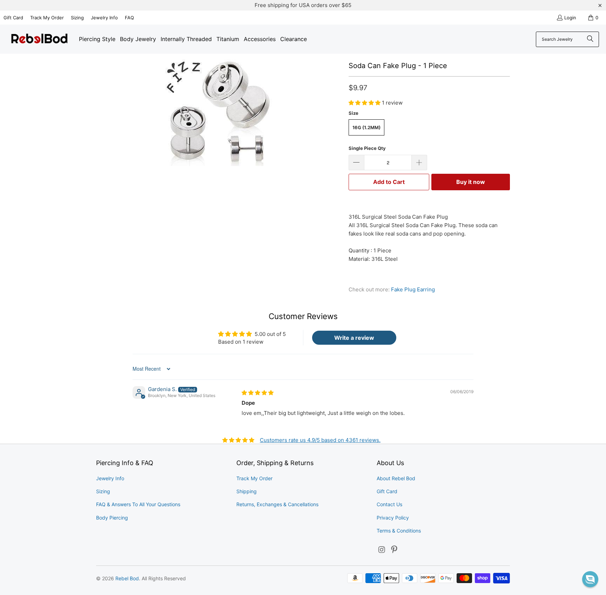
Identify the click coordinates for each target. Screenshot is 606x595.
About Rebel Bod (396, 478)
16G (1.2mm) (366, 127)
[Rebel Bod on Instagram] (382, 550)
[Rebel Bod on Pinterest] (394, 550)
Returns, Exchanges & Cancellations (277, 504)
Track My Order (47, 17)
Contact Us (389, 504)
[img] (258, 392)
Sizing (77, 17)
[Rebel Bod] (39, 39)
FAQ (129, 17)
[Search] (590, 39)
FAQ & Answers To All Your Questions (138, 504)
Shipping (246, 491)
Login (570, 17)
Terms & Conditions (399, 531)
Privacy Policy (393, 518)
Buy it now (470, 181)
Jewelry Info (104, 17)
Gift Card (13, 17)
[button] (365, 102)
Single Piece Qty (367, 148)
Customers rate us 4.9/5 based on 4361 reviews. (320, 440)
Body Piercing (112, 518)
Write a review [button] (354, 337)
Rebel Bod (127, 578)
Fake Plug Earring (413, 289)
